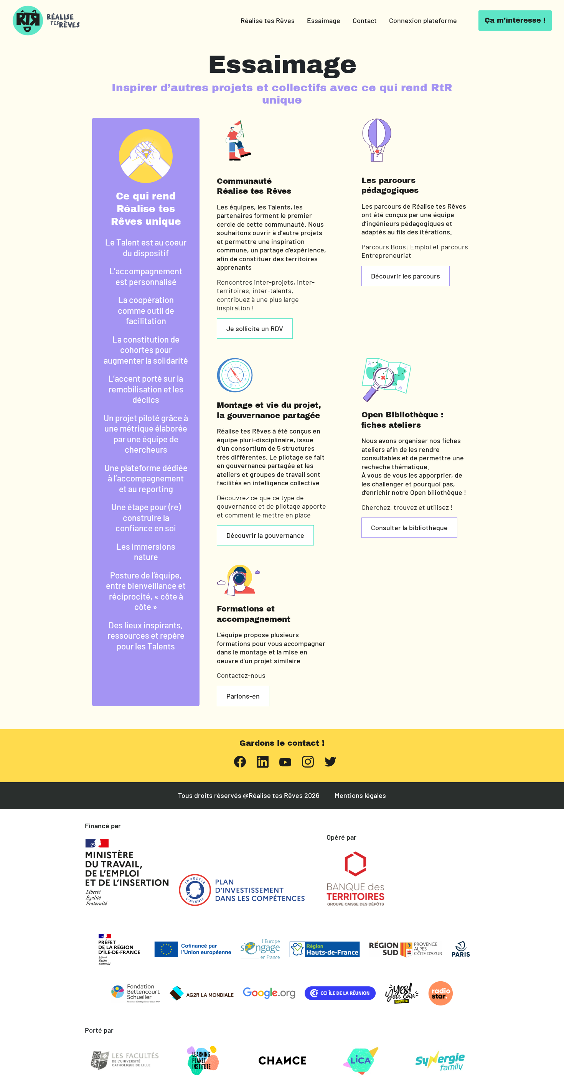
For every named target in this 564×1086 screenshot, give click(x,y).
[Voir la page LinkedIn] (263, 761)
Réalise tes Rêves (268, 20)
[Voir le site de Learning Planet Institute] (203, 1060)
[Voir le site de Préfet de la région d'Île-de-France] (119, 949)
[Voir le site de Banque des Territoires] (355, 878)
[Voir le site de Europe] (192, 949)
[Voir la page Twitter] (330, 761)
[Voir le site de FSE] (260, 949)
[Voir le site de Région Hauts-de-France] (324, 949)
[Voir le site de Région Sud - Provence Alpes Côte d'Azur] (405, 949)
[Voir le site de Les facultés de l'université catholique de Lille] (124, 1060)
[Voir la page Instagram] (308, 761)
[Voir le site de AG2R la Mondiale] (201, 993)
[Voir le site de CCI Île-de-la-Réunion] (340, 993)
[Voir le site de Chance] (282, 1060)
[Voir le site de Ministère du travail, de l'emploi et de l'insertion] (127, 872)
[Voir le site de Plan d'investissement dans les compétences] (242, 890)
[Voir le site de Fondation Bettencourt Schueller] (135, 993)
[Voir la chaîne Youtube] (285, 761)
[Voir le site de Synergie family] (439, 1060)
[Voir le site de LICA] (361, 1060)
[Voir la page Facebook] (240, 761)
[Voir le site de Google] (269, 993)
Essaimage (323, 20)
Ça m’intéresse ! (515, 20)
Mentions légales (360, 795)
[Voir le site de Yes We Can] (402, 993)
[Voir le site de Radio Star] (440, 993)
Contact (365, 20)
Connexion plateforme (423, 20)
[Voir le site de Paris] (461, 949)
